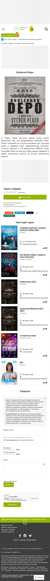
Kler (21, 362)
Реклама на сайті (7, 525)
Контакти (23, 540)
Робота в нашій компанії (9, 527)
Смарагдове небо (28, 282)
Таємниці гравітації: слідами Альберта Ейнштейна (33, 229)
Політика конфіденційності (10, 575)
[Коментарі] (46, 248)
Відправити (12, 505)
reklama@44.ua (37, 549)
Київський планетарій (30, 244)
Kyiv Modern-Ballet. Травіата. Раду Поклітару (33, 256)
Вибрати (9, 484)
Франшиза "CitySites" (8, 530)
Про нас (16, 540)
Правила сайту (24, 575)
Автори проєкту (31, 540)
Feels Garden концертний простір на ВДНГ (33, 378)
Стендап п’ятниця (28, 335)
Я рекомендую (26, 197)
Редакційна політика (16, 576)
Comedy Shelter (27, 351)
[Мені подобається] (44, 248)
